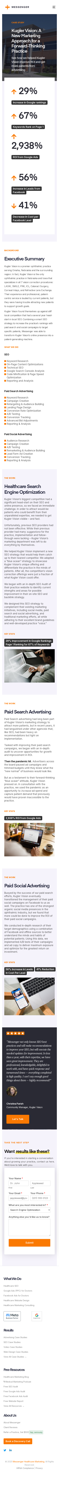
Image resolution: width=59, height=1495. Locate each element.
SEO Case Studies (12, 1342)
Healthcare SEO (11, 1286)
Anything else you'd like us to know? (29, 1216)
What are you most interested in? (28, 1205)
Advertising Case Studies (15, 1337)
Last (32, 1188)
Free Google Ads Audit (14, 1391)
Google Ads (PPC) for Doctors (18, 1290)
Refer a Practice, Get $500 (16, 1432)
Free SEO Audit (11, 1386)
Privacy (39, 1468)
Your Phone (37, 1193)
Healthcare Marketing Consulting (19, 1305)
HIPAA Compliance (25, 1468)
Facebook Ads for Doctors (16, 1295)
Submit (29, 1242)
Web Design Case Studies (16, 1352)
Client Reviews (10, 1427)
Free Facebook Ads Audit (16, 1396)
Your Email (15, 1193)
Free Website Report (13, 1401)
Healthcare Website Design (16, 1300)
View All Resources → (14, 1406)
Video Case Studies (13, 1347)
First (10, 1188)
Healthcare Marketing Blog (16, 1377)
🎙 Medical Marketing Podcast (17, 1381)
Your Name (16, 1178)
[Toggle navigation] (46, 7)
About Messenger (12, 1422)
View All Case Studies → (15, 1357)
